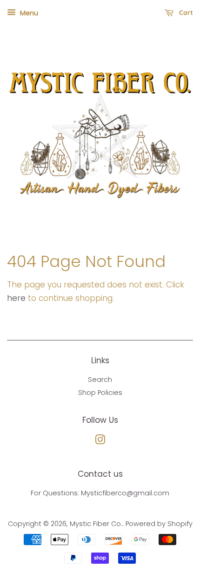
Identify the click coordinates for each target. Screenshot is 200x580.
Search (100, 379)
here (16, 298)
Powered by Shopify (159, 523)
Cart (185, 12)
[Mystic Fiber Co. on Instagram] (100, 441)
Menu (28, 13)
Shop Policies (100, 392)
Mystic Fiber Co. (96, 523)
